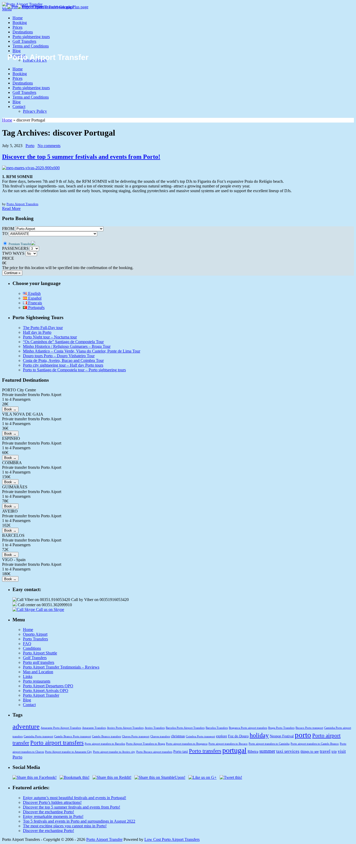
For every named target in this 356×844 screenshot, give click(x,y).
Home (18, 18)
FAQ (27, 643)
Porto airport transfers (57, 742)
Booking (20, 22)
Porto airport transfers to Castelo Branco (315, 743)
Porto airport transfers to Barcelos (105, 743)
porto (303, 735)
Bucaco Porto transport (309, 727)
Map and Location (38, 672)
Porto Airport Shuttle (40, 653)
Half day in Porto (37, 332)
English (34, 293)
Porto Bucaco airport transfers (154, 751)
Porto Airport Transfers (22, 204)
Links (27, 676)
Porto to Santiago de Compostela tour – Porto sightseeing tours (74, 370)
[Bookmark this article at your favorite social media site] (74, 777)
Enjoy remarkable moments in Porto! (53, 816)
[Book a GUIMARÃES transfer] (10, 506)
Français (34, 303)
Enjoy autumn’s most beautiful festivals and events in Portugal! (74, 798)
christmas (178, 736)
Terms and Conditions (31, 46)
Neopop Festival (282, 736)
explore (221, 736)
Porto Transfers (35, 639)
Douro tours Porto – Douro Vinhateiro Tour (59, 356)
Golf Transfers (24, 41)
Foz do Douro (238, 736)
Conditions (32, 648)
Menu (7, 9)
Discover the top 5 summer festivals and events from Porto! (81, 156)
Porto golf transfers (38, 662)
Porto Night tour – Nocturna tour (50, 337)
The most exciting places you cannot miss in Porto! (65, 826)
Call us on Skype (49, 609)
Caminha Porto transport (38, 736)
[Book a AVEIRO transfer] (10, 530)
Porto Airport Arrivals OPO (45, 690)
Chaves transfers (160, 736)
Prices (17, 27)
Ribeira (253, 751)
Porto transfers (205, 751)
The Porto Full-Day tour (43, 327)
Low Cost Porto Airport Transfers (172, 839)
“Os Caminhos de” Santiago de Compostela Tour (63, 341)
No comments (49, 145)
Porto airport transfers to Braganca (186, 743)
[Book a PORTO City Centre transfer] (10, 409)
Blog (17, 50)
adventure (26, 726)
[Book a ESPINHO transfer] (10, 457)
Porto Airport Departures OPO (48, 686)
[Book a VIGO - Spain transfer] (10, 578)
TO (5, 233)
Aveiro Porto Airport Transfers (125, 727)
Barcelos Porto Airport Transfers (185, 727)
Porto (30, 145)
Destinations (23, 32)
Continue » (12, 273)
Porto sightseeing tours (31, 36)
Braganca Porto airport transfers (248, 727)
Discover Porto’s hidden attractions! (52, 802)
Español (34, 298)
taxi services (287, 751)
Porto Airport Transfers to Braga (145, 743)
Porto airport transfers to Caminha (269, 743)
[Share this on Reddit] (112, 777)
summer (267, 751)
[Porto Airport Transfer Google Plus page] (53, 7)
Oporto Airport (35, 634)
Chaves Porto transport (135, 736)
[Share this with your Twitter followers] (231, 777)
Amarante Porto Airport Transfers (61, 727)
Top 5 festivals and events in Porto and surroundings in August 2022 (79, 821)
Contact (19, 106)
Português (36, 307)
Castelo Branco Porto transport (72, 736)
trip (334, 751)
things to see (309, 751)
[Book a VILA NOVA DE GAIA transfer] (10, 433)
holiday (259, 735)
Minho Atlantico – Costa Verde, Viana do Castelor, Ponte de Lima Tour (81, 351)
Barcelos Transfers (217, 727)
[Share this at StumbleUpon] (159, 777)
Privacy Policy (35, 111)
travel (325, 751)
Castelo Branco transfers (106, 736)
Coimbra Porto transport (200, 736)
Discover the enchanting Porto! (48, 812)
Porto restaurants (36, 681)
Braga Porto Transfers (281, 727)
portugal (234, 750)
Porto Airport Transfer (41, 695)
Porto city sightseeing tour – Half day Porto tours (63, 365)
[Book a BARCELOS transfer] (10, 554)
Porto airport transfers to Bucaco (228, 743)
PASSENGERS (15, 248)
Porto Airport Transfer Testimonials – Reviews (61, 667)
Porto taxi (180, 751)
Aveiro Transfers (155, 727)
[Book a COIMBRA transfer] (10, 481)
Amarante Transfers (94, 727)
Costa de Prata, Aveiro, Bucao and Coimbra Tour (63, 360)
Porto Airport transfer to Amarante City (68, 751)
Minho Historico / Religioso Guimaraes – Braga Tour (67, 346)
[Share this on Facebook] (35, 777)
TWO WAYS (13, 253)
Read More (11, 208)
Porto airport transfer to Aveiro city (114, 751)
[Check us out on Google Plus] (202, 777)
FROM (8, 228)
